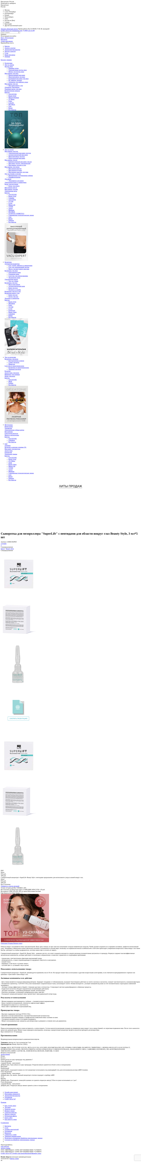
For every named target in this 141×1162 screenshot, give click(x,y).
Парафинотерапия (14, 177)
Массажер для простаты (12, 449)
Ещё (6, 444)
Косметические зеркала (12, 91)
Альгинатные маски (11, 279)
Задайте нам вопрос (18, 1153)
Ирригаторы (9, 426)
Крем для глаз (12, 295)
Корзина (28, 1153)
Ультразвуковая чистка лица (17, 70)
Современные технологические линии (21, 215)
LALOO (11, 103)
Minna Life (11, 205)
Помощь (7, 56)
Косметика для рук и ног (13, 291)
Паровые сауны (13, 68)
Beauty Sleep (12, 312)
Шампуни (11, 364)
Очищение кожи (13, 274)
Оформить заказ (36, 1153)
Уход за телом (9, 149)
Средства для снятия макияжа (18, 276)
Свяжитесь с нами (10, 1134)
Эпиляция (8, 179)
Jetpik (10, 463)
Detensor (11, 220)
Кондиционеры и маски (16, 361)
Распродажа (8, 63)
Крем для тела (13, 288)
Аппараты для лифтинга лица (18, 82)
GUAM (10, 201)
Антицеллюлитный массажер (18, 155)
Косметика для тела (11, 283)
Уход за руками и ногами (13, 174)
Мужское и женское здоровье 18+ (15, 447)
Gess (9, 106)
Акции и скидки (10, 48)
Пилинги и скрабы (14, 290)
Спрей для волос (13, 362)
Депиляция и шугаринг (16, 181)
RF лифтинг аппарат (15, 80)
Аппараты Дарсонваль (12, 87)
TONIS (10, 206)
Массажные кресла (11, 187)
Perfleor (10, 383)
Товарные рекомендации (13, 1136)
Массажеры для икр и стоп (17, 165)
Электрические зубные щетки (14, 430)
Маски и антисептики (12, 435)
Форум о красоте (10, 51)
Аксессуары (8, 451)
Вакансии (8, 1133)
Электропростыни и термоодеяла (15, 182)
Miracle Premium (13, 97)
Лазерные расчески (14, 369)
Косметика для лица (11, 271)
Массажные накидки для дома (18, 172)
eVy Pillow (11, 461)
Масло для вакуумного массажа (18, 269)
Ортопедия (8, 452)
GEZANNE (12, 200)
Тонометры (8, 428)
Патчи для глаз (13, 296)
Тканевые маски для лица (13, 89)
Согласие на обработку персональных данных (20, 1140)
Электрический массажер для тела (19, 153)
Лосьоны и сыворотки (12, 298)
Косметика (8, 262)
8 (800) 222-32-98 (29, 30)
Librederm (11, 314)
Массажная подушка (15, 170)
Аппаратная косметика (12, 264)
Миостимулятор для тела (16, 156)
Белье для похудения (11, 184)
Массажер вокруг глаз (15, 85)
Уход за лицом (9, 65)
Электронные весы (11, 191)
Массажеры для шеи (11, 189)
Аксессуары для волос (12, 373)
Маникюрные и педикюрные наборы (20, 175)
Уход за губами (13, 281)
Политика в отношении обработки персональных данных (23, 1138)
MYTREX (11, 104)
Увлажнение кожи (14, 277)
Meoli (10, 381)
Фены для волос (10, 376)
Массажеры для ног (11, 160)
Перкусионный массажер (16, 158)
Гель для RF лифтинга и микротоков (20, 265)
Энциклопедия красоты (12, 49)
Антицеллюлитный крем (16, 286)
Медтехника (9, 425)
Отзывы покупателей (12, 1129)
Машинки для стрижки (12, 374)
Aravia (10, 208)
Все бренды (12, 110)
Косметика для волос (11, 359)
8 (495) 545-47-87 (6, 1153)
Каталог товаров (6, 60)
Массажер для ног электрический (19, 163)
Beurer (10, 108)
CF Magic (11, 99)
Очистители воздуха (11, 433)
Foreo (10, 101)
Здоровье (8, 445)
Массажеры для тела (11, 151)
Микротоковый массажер (16, 75)
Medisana (11, 210)
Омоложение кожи (14, 272)
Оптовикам (8, 1131)
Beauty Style (12, 96)
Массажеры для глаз (11, 84)
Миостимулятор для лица (16, 77)
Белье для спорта (13, 186)
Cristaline (11, 198)
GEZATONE (12, 94)
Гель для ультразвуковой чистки (18, 267)
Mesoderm (11, 303)
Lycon (10, 203)
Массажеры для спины (12, 167)
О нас (6, 53)
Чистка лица (9, 66)
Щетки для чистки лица (16, 72)
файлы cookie (14, 1158)
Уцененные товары (11, 454)
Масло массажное (14, 284)
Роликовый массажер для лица (18, 78)
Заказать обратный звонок (9, 29)
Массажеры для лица (11, 73)
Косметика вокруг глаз (12, 293)
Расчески (8, 371)
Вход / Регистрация (7, 38)
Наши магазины (10, 55)
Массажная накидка (14, 168)
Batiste (10, 315)
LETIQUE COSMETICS (16, 213)
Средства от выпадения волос (14, 366)
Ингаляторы (9, 432)
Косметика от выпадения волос (18, 367)
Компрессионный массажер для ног (20, 162)
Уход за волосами (10, 357)
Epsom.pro (11, 310)
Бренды (7, 46)
